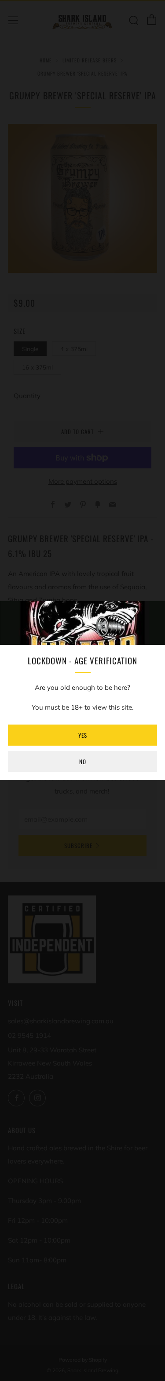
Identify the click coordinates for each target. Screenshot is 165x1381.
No (82, 761)
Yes (82, 735)
